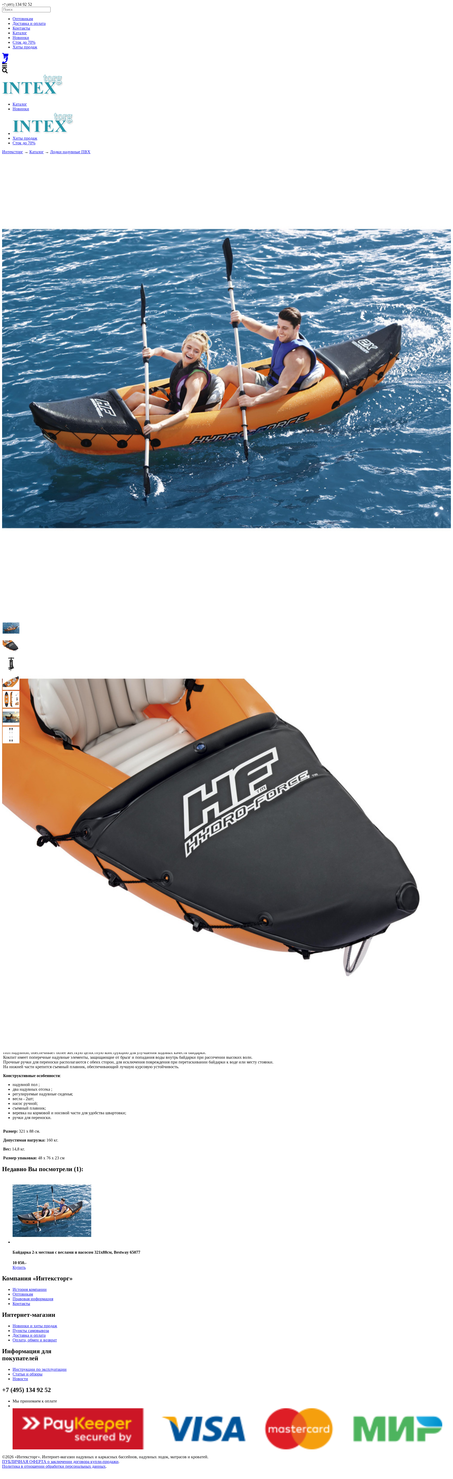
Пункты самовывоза (31, 1330)
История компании (30, 1289)
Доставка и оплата (29, 23)
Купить (19, 1267)
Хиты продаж (25, 47)
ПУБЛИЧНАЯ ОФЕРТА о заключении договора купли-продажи (60, 1461)
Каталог (20, 33)
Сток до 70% (24, 42)
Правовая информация (33, 1299)
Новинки (21, 37)
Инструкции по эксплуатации (40, 1369)
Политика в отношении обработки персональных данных (54, 1466)
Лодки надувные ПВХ (70, 152)
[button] (11, 628)
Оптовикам (23, 19)
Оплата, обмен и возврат (35, 1340)
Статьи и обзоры (27, 1374)
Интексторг (12, 152)
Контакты (21, 28)
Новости (20, 1379)
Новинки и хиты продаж (35, 1326)
